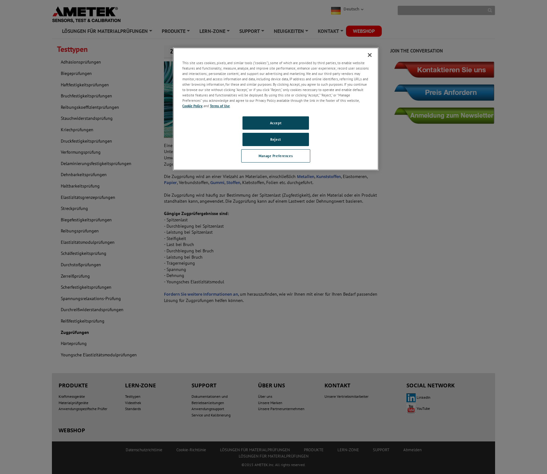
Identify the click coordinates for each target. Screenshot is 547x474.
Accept (275, 122)
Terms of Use (220, 105)
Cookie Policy (192, 105)
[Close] (370, 55)
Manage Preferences (276, 155)
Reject (275, 139)
